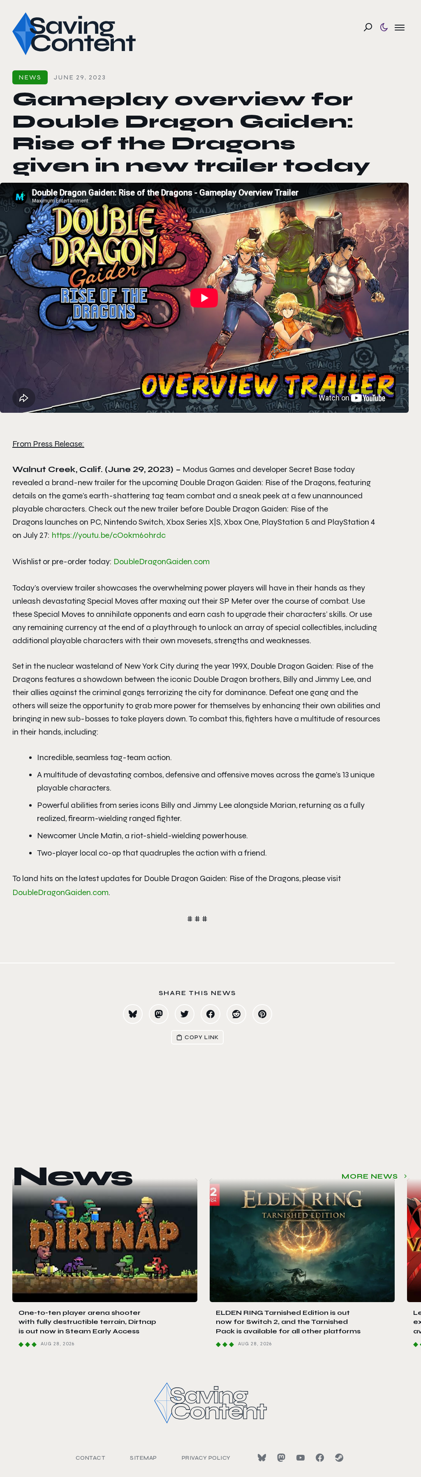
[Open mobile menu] (400, 27)
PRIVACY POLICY (206, 1457)
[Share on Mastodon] (159, 1014)
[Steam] (339, 1457)
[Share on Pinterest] (262, 1014)
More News (370, 1176)
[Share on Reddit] (236, 1014)
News (30, 77)
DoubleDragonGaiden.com (161, 561)
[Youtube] (300, 1457)
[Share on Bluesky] (133, 1014)
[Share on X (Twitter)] (184, 1014)
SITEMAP (143, 1457)
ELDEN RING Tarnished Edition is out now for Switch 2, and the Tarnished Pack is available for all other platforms (288, 1322)
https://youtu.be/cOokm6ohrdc (108, 535)
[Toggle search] (368, 27)
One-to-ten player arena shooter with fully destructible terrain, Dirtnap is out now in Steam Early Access (87, 1322)
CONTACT (91, 1457)
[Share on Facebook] (210, 1014)
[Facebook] (319, 1457)
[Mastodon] (281, 1457)
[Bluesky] (261, 1457)
